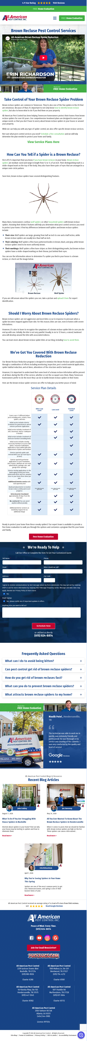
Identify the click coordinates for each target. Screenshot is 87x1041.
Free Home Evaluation (43, 536)
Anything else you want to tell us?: (14, 605)
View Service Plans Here (43, 142)
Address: (6, 576)
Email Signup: (7, 598)
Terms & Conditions (26, 1035)
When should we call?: (51, 567)
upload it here (63, 298)
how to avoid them (71, 340)
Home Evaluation (43, 8)
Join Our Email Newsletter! (43, 947)
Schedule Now (44, 626)
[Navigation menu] (55, 18)
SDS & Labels (52, 1035)
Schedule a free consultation (52, 134)
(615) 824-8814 (43, 635)
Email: (5, 567)
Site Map (14, 1035)
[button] (81, 1035)
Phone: (47, 558)
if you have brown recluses (44, 160)
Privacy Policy (40, 1035)
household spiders (56, 222)
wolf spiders (36, 222)
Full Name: (6, 558)
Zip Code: (48, 576)
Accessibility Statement (67, 1035)
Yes (7, 594)
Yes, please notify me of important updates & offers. (25, 601)
